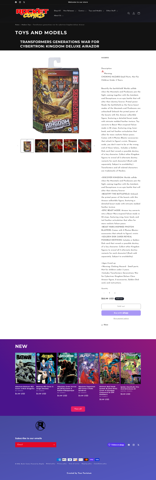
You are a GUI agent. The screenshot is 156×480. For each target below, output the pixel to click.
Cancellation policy (100, 463)
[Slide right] (94, 145)
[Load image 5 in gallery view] (84, 145)
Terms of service (74, 463)
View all (78, 409)
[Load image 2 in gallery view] (41, 145)
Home (17, 25)
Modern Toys (26, 25)
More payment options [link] (121, 318)
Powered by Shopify (37, 464)
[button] (69, 10)
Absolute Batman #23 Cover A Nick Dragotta (24, 387)
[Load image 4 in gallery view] (70, 145)
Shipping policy (87, 463)
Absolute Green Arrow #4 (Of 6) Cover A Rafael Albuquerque (66, 388)
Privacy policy (62, 463)
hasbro (105, 58)
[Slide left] (17, 145)
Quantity (104, 288)
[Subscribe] (53, 444)
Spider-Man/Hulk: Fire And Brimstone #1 (130, 388)
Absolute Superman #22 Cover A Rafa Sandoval (86, 388)
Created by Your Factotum (79, 473)
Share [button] (106, 325)
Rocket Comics (25, 464)
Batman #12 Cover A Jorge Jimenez (44, 387)
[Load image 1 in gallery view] (27, 145)
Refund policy (50, 463)
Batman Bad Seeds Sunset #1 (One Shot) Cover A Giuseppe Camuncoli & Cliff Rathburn (108, 390)
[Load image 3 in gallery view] (56, 145)
